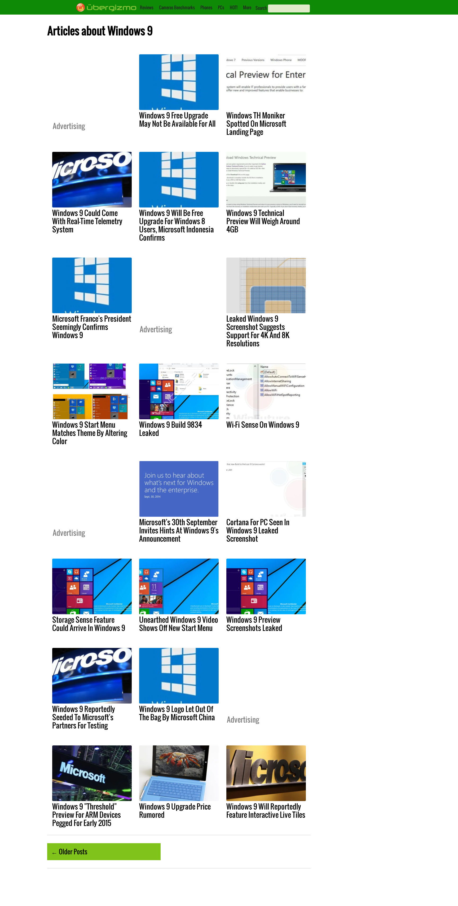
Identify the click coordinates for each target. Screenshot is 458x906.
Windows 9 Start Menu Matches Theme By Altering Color (89, 432)
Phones (206, 7)
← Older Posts (69, 851)
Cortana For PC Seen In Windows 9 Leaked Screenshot (257, 530)
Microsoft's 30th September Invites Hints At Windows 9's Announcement (179, 530)
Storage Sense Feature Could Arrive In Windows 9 (88, 623)
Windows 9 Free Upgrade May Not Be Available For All (177, 119)
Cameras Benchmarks (177, 7)
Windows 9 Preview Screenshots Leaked (254, 623)
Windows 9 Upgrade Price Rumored (175, 810)
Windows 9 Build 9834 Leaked (170, 428)
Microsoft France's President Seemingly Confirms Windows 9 (91, 326)
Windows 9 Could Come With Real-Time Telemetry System (87, 221)
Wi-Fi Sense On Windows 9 (262, 424)
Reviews (146, 7)
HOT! (233, 7)
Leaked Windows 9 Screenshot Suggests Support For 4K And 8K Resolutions (257, 330)
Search (261, 8)
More (247, 7)
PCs (221, 7)
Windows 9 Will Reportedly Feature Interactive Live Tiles (265, 810)
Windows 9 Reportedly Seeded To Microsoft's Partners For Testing (83, 717)
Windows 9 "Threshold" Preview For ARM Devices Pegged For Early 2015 (86, 814)
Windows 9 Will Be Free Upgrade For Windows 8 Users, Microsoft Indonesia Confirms (176, 225)
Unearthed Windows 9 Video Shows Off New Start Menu (178, 623)
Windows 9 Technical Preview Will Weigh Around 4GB (263, 221)
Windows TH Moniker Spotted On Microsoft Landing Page (256, 123)
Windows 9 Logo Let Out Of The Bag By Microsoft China (177, 713)
